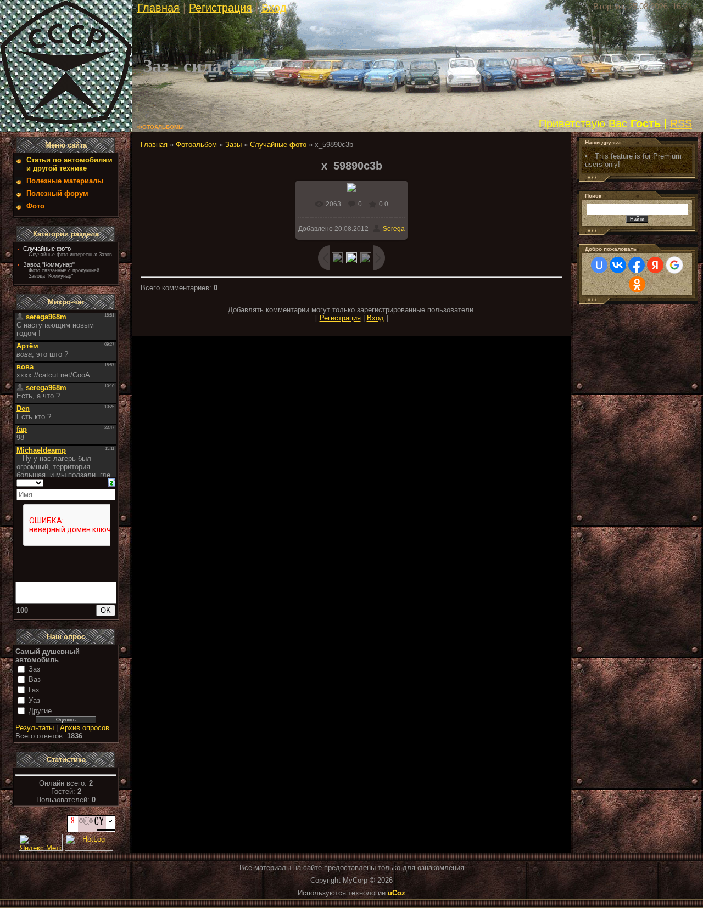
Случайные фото (47, 248)
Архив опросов (84, 728)
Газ (34, 690)
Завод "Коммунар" (49, 264)
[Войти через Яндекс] (655, 265)
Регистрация (220, 8)
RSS (681, 123)
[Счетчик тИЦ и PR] (91, 830)
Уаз (34, 700)
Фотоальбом (196, 144)
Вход (274, 8)
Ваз (35, 679)
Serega (394, 229)
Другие (40, 711)
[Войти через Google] (674, 265)
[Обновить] (111, 482)
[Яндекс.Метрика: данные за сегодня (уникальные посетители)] (41, 842)
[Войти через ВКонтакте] (618, 265)
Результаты (34, 728)
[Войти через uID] (599, 265)
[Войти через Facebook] (636, 265)
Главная (158, 8)
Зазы (233, 144)
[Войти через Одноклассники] (637, 284)
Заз (34, 669)
